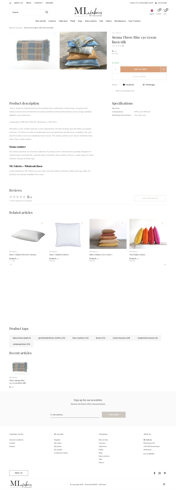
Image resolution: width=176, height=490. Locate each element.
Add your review (150, 198)
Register (57, 440)
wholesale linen (21, 344)
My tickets (57, 446)
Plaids (72, 21)
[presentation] (11, 265)
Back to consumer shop (142, 3)
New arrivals (40, 21)
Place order (139, 77)
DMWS (95, 484)
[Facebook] (154, 473)
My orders (58, 443)
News (28, 3)
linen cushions (81, 338)
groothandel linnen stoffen (51, 338)
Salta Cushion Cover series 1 (101, 254)
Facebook (130, 84)
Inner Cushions (135, 21)
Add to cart (140, 69)
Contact (38, 3)
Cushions (52, 21)
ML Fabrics (116, 32)
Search (46, 12)
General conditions (16, 440)
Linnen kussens (121, 338)
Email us (19, 473)
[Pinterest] (165, 473)
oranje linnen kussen (148, 338)
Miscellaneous (120, 21)
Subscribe (113, 415)
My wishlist (58, 450)
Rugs (80, 21)
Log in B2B (162, 3)
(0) (123, 46)
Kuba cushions (91, 21)
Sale (101, 21)
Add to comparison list (125, 91)
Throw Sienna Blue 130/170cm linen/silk (17, 381)
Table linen (63, 21)
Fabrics (109, 21)
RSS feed (102, 484)
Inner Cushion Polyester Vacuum (22, 254)
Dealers (49, 3)
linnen (100, 338)
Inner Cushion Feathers (59, 254)
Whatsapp (150, 84)
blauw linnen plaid (22, 338)
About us (18, 3)
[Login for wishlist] (164, 69)
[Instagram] (160, 473)
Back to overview (15, 28)
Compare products (61, 453)
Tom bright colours (137, 254)
